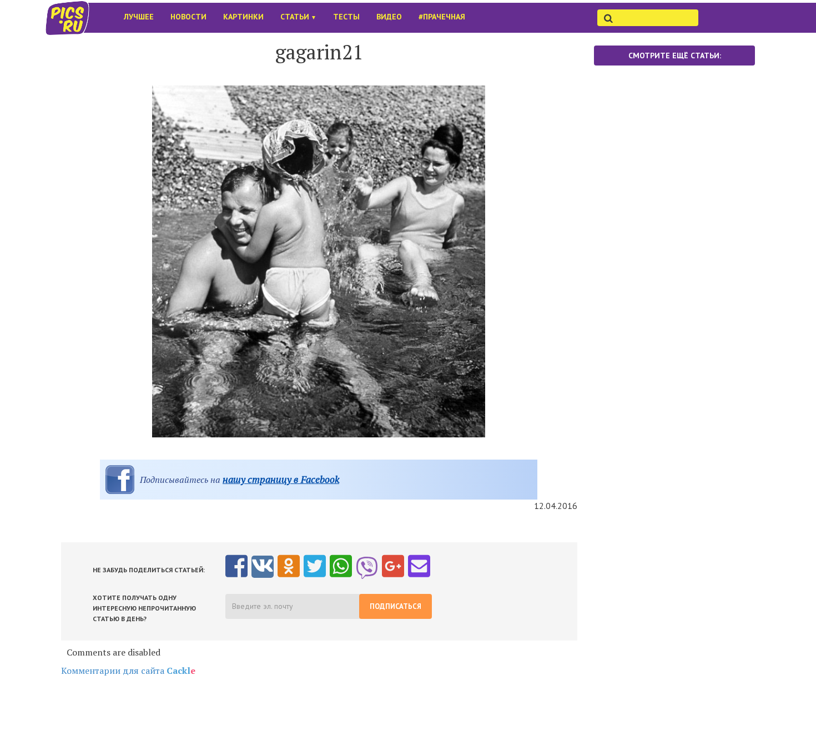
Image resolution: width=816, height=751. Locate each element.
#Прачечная (442, 17)
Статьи (298, 17)
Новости (188, 17)
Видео (389, 17)
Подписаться (395, 606)
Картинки (243, 17)
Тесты (346, 17)
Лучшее (139, 17)
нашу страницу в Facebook (281, 479)
